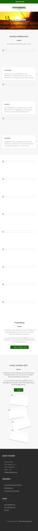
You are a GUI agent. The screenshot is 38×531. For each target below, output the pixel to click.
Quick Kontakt (19, 1)
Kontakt (6, 510)
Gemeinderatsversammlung (12, 485)
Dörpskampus (8, 488)
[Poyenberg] (19, 7)
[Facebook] (19, 526)
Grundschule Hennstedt (11, 491)
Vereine (6, 104)
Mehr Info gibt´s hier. (20, 347)
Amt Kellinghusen (9, 505)
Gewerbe (7, 138)
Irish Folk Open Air (10, 507)
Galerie (19, 390)
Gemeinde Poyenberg (25, 521)
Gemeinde (7, 70)
